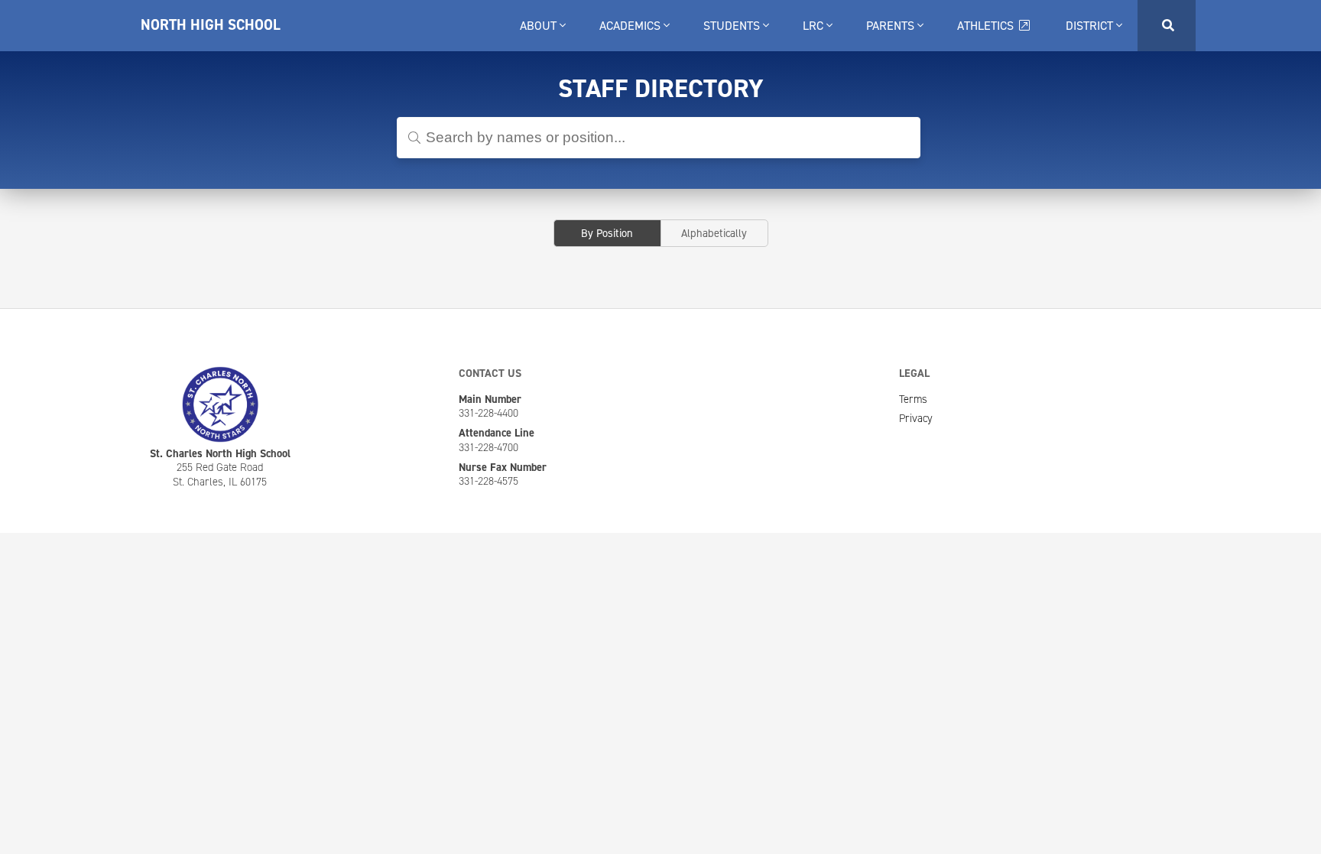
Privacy (916, 418)
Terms (913, 399)
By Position (607, 233)
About (540, 26)
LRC (814, 26)
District (1091, 26)
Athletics (987, 26)
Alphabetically (714, 233)
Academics (631, 26)
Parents (891, 26)
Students (733, 26)
